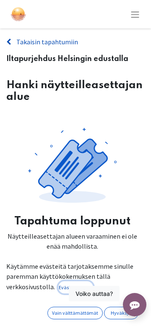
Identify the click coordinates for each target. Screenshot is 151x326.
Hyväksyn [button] (121, 313)
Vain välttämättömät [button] (75, 313)
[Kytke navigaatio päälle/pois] (135, 14)
